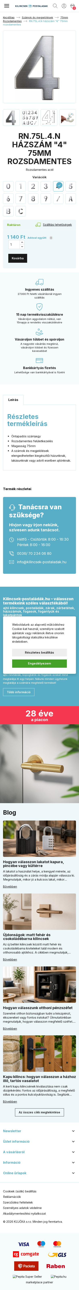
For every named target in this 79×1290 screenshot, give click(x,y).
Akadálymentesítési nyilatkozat (24, 1213)
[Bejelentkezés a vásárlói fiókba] (64, 5)
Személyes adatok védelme (22, 1208)
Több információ (19, 692)
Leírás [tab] (13, 400)
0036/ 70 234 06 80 (34, 553)
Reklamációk (12, 1197)
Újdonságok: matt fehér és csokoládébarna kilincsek (26, 937)
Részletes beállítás (39, 652)
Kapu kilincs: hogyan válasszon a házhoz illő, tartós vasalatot (39, 1079)
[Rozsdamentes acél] (8, 186)
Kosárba (18, 258)
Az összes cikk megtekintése (39, 1112)
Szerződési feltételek (18, 1202)
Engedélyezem (39, 663)
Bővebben (10, 886)
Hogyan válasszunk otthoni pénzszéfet (38, 1008)
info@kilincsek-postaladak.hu (41, 562)
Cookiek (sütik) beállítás (19, 1191)
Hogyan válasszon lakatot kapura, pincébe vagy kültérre (33, 864)
